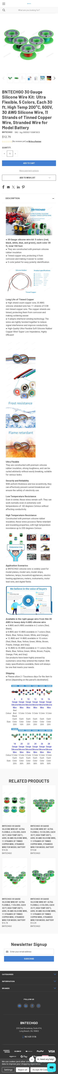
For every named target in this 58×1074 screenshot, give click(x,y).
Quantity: (6, 148)
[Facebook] (3, 187)
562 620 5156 (30, 1037)
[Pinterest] (23, 187)
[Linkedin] (18, 187)
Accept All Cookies (42, 1069)
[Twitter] (13, 187)
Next (54, 78)
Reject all (22, 1069)
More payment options (29, 171)
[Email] (8, 187)
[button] (33, 141)
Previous (3, 78)
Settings (8, 1069)
